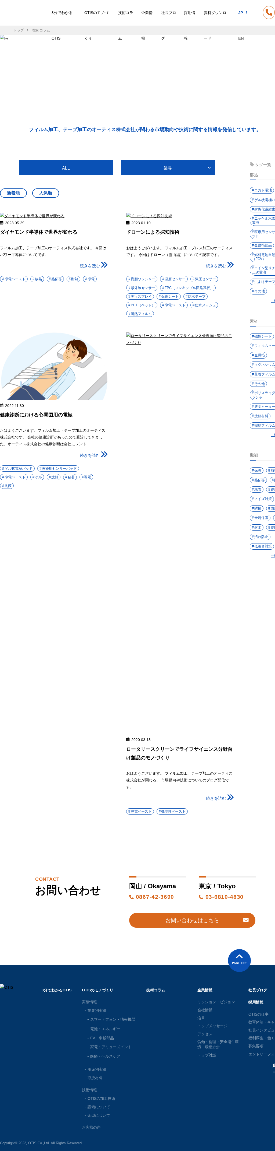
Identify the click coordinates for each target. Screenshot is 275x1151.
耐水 (257, 527)
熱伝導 (56, 279)
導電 (91, 279)
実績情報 (89, 1002)
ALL (66, 168)
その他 (259, 291)
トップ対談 (206, 1055)
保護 (257, 470)
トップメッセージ (212, 1026)
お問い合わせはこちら (192, 920)
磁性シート (263, 336)
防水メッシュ (205, 305)
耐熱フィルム (141, 314)
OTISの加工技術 (101, 1098)
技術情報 (89, 1090)
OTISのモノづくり (96, 25)
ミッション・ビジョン (216, 1002)
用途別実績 (97, 1069)
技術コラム (125, 25)
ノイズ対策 (263, 499)
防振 (257, 508)
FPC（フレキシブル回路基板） (189, 288)
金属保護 (261, 518)
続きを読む (90, 266)
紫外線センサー (143, 288)
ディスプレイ (141, 296)
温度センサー (175, 279)
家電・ (111, 1047)
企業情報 (147, 25)
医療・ (105, 1056)
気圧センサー (205, 279)
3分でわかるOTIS (62, 25)
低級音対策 (263, 546)
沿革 (201, 1018)
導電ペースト (15, 279)
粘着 (71, 477)
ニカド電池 (263, 190)
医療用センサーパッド (59, 468)
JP (240, 12)
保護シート (170, 296)
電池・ (105, 1029)
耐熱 (74, 279)
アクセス (204, 1034)
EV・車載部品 (102, 1038)
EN (241, 38)
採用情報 (189, 25)
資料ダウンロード (215, 25)
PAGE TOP (239, 962)
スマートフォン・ (112, 1019)
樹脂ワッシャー (143, 279)
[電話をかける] (269, 13)
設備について (99, 1107)
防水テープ (196, 296)
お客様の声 (91, 1127)
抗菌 (8, 486)
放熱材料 (261, 416)
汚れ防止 (261, 537)
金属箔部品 (263, 245)
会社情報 (204, 1010)
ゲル (38, 477)
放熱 (38, 279)
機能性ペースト (173, 811)
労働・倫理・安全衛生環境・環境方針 (218, 1044)
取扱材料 (95, 1078)
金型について (99, 1115)
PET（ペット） (143, 305)
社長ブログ (168, 25)
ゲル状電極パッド (18, 468)
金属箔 (259, 355)
